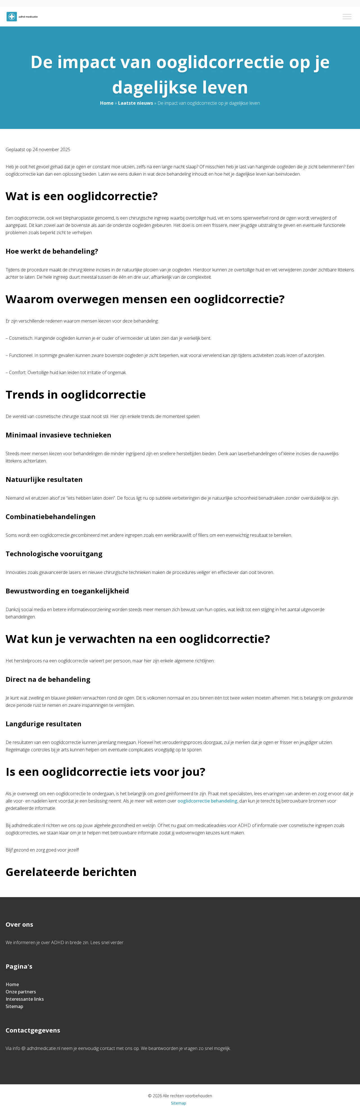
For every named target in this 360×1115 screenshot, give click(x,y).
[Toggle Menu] (347, 16)
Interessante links (25, 999)
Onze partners (21, 992)
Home (107, 103)
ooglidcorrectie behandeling (207, 801)
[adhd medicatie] (22, 16)
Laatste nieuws (135, 103)
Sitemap (14, 1006)
